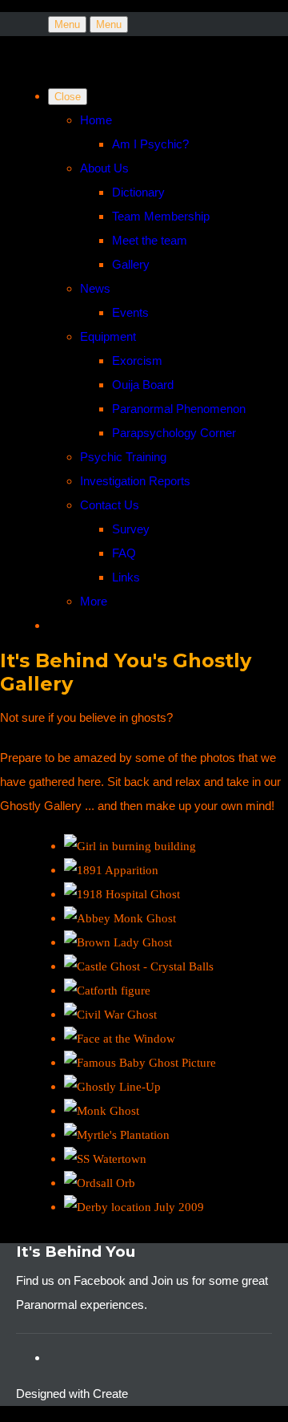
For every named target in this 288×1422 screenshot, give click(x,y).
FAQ (124, 553)
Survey (131, 529)
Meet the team (149, 240)
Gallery (131, 264)
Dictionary (138, 192)
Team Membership (161, 216)
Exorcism (137, 360)
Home (96, 120)
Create (110, 1393)
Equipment (108, 336)
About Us (104, 168)
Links (126, 577)
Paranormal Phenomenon (179, 408)
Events (130, 312)
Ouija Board (143, 384)
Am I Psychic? (150, 144)
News (95, 288)
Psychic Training (123, 457)
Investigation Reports (135, 481)
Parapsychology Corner (174, 433)
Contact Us (109, 505)
